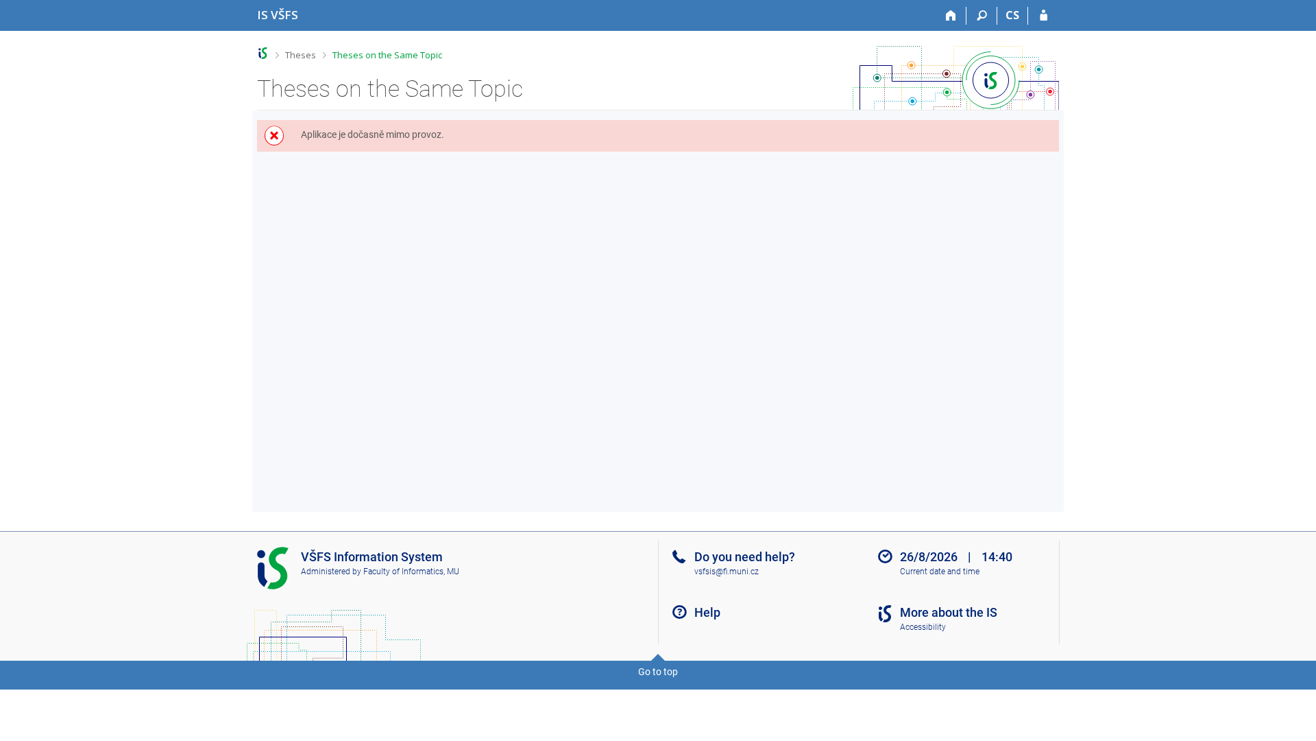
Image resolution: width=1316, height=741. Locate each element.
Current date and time (939, 571)
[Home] (951, 16)
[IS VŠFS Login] (1043, 16)
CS (1012, 15)
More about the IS (948, 612)
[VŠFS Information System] (263, 53)
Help (707, 612)
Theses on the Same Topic (387, 55)
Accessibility (923, 627)
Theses (300, 55)
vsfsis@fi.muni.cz (726, 571)
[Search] (981, 16)
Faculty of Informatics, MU (411, 571)
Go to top (658, 671)
